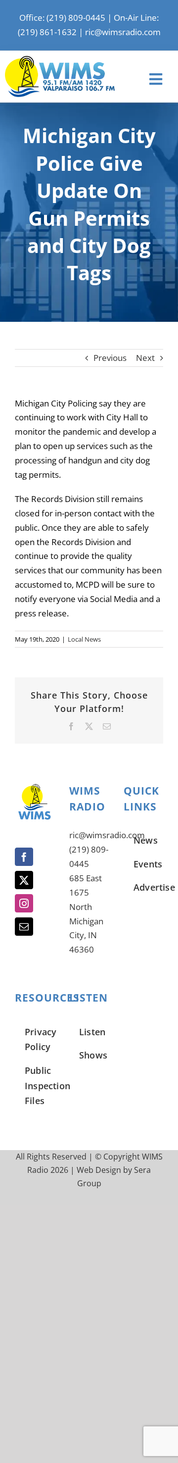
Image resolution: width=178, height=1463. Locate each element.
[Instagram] (24, 903)
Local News (84, 639)
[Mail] (24, 926)
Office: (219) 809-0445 (62, 17)
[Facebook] (24, 857)
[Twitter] (24, 880)
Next (145, 357)
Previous (110, 357)
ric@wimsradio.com (123, 32)
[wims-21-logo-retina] (60, 60)
